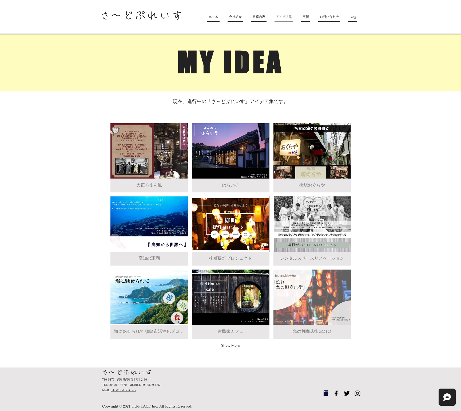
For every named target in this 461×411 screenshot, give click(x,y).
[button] (149, 157)
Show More (230, 345)
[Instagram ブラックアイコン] (357, 393)
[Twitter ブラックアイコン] (347, 393)
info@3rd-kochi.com (123, 390)
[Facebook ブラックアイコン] (336, 393)
